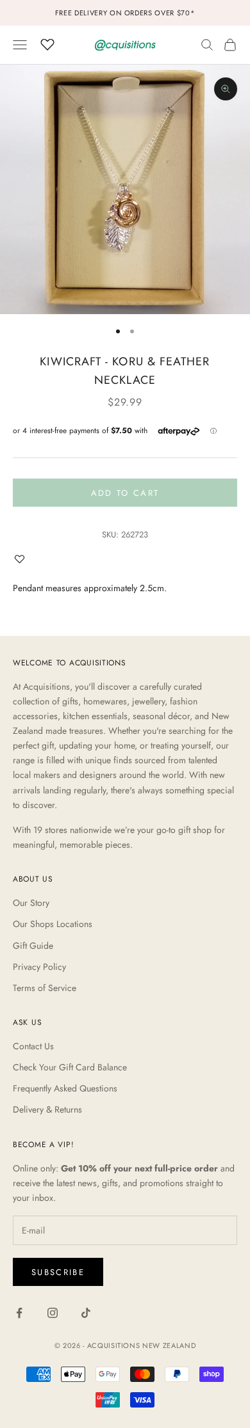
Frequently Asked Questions (65, 1088)
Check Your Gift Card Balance (70, 1067)
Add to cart (125, 493)
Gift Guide (33, 945)
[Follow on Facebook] (19, 1312)
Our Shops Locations (52, 923)
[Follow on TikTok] (85, 1312)
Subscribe (58, 1272)
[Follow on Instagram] (52, 1312)
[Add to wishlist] (22, 559)
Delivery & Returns (47, 1109)
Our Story (31, 902)
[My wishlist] (47, 43)
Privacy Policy (39, 966)
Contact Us (33, 1046)
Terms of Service (44, 987)
